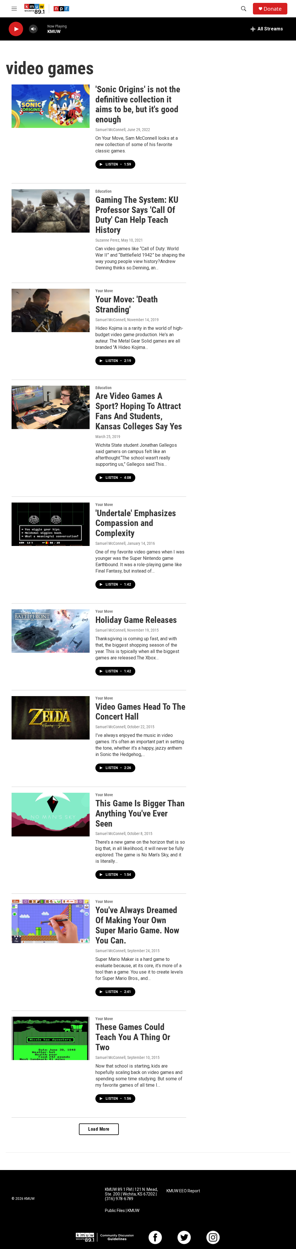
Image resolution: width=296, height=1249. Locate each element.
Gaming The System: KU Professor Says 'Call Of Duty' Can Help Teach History (136, 215)
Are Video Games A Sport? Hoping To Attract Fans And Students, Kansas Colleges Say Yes (138, 411)
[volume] (33, 29)
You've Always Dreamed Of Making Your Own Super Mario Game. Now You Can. (137, 925)
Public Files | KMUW (122, 1210)
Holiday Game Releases (136, 620)
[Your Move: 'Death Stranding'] (51, 310)
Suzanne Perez (107, 240)
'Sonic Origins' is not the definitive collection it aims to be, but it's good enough (137, 104)
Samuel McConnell (110, 129)
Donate (273, 9)
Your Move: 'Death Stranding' (126, 304)
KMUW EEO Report (183, 1191)
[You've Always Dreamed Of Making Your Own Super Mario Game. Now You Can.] (51, 921)
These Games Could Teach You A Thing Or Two (132, 1037)
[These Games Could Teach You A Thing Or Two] (51, 1038)
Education (103, 191)
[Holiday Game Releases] (51, 631)
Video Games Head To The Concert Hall (140, 712)
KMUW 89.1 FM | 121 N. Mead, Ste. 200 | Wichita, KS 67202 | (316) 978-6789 (131, 1194)
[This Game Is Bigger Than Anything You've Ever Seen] (51, 814)
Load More (99, 1129)
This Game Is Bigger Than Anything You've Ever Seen (140, 813)
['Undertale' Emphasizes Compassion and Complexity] (51, 524)
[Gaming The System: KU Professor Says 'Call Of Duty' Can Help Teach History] (51, 211)
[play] (16, 29)
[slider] (42, 29)
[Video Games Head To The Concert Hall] (51, 718)
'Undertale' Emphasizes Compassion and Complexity (135, 523)
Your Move (104, 290)
